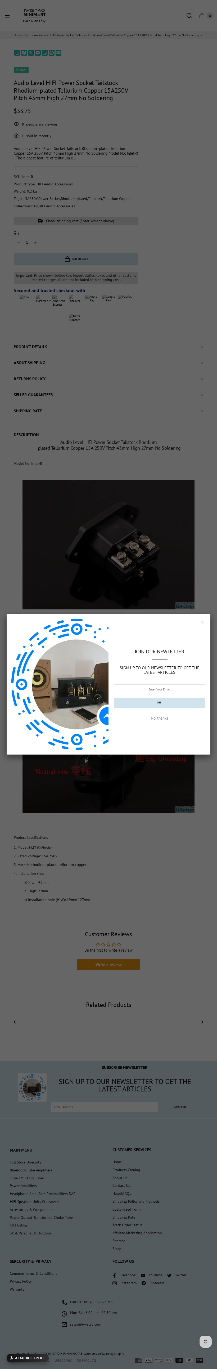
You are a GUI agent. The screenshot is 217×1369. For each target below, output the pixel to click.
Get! (159, 702)
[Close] (202, 622)
